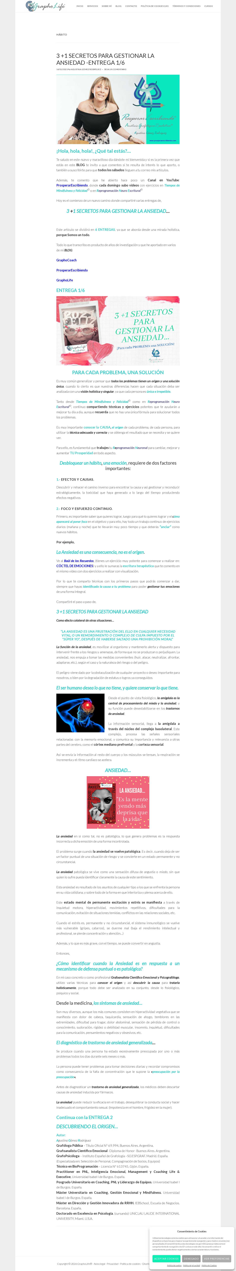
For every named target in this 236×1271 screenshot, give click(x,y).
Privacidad (113, 1263)
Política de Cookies (209, 1265)
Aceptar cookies (166, 1258)
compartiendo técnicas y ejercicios (113, 407)
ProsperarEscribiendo (72, 185)
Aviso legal (99, 1263)
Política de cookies (174, 1265)
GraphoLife (64, 280)
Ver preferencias (216, 1258)
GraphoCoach (66, 260)
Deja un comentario (115, 69)
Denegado (191, 1258)
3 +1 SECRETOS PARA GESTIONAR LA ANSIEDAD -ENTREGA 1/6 (105, 59)
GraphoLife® (46, 6)
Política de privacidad (191, 1265)
